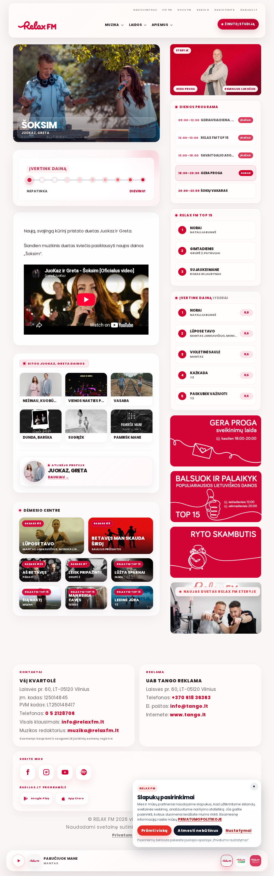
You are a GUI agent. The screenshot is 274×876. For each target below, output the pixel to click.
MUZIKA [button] (112, 24)
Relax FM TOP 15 (196, 215)
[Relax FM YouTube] (65, 772)
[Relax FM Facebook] (28, 772)
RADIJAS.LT (249, 10)
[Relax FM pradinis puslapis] (37, 24)
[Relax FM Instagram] (46, 772)
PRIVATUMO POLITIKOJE (200, 819)
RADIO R (203, 10)
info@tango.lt (189, 706)
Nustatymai (239, 830)
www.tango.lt (188, 714)
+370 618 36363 (191, 697)
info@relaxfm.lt (83, 722)
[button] (238, 24)
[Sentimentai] (255, 861)
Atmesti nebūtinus (198, 830)
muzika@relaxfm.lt (93, 730)
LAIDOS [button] (135, 24)
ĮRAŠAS (245, 120)
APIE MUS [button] (160, 24)
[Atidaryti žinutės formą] (215, 440)
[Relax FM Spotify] (84, 772)
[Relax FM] (227, 861)
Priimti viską (154, 830)
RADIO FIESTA (224, 10)
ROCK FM (184, 10)
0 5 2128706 (60, 713)
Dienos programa (199, 107)
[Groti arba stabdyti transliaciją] (18, 860)
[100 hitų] (241, 861)
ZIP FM (167, 10)
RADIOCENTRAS (145, 10)
